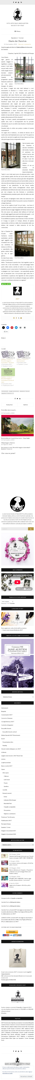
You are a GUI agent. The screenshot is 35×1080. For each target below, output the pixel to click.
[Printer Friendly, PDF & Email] (6, 284)
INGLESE (30, 1009)
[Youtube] (21, 318)
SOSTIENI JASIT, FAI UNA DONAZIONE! (11, 927)
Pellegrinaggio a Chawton (8, 443)
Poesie (5, 783)
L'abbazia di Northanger (10, 800)
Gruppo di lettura (16, 1028)
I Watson (6, 776)
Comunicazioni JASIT (6, 715)
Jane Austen (4, 1030)
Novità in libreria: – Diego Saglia (15, 438)
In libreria (3, 752)
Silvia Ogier (12, 1038)
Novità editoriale (15, 1034)
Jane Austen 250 (13, 1030)
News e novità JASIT (6, 766)
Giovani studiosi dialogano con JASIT (11, 749)
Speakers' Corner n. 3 (8, 393)
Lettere (3, 759)
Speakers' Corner (17, 38)
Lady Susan (7, 779)
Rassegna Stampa (6, 824)
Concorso (17, 1024)
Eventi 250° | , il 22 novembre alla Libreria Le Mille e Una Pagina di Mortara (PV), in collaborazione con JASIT (17, 912)
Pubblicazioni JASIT (6, 820)
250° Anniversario (6, 1022)
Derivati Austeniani (26, 1024)
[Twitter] (18, 318)
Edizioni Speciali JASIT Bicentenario (10, 735)
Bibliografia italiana (15, 902)
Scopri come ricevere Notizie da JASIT (13, 630)
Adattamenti (4, 708)
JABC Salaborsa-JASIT (27, 1028)
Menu (18, 31)
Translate (12, 603)
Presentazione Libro (8, 742)
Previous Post (9, 404)
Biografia (3, 711)
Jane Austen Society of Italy (26, 1030)
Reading (5, 745)
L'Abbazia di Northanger (12, 1032)
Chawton (12, 1024)
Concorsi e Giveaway (6, 718)
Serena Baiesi (5, 1038)
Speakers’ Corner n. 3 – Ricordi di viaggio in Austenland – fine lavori (7, 360)
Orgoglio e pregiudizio (9, 807)
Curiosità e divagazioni (7, 725)
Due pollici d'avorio (6, 728)
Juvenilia (5, 790)
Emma (5, 796)
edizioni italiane (13, 1026)
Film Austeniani (29, 1026)
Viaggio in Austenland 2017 (8, 830)
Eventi (3, 738)
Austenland (5, 391)
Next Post (25, 404)
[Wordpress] (14, 318)
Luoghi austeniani (14, 391)
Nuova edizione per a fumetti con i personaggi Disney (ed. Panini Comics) (21, 871)
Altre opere (6, 772)
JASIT (3, 1032)
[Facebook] (16, 318)
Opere (3, 769)
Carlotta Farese (5, 1024)
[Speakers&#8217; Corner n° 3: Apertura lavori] (23, 354)
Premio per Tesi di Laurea (8, 817)
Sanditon (6, 786)
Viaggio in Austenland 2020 (8, 834)
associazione (19, 1022)
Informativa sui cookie (7, 1073)
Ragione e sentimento (10, 813)
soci (17, 1038)
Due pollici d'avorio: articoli (10, 732)
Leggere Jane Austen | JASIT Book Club (12, 755)
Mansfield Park (8, 803)
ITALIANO (23, 1009)
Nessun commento (25, 44)
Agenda (13, 1022)
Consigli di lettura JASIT (7, 721)
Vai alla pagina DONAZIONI (8, 979)
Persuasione (7, 810)
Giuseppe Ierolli (5, 1028)
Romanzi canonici (7, 793)
